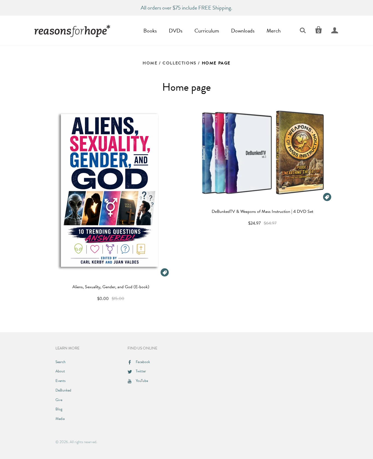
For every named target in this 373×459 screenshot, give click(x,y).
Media (60, 419)
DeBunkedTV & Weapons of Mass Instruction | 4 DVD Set (262, 211)
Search (60, 362)
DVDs (175, 31)
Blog (58, 409)
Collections (179, 63)
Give (58, 400)
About (60, 371)
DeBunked (63, 390)
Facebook (143, 362)
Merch (274, 31)
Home (150, 63)
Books (150, 31)
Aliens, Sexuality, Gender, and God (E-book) (110, 287)
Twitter (141, 371)
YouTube (142, 381)
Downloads (242, 31)
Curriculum (206, 31)
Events (60, 381)
